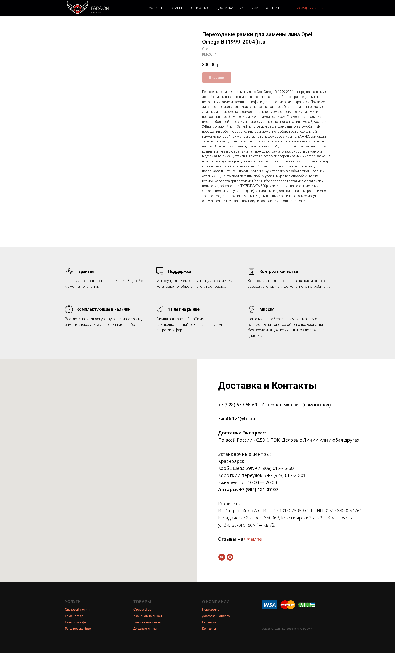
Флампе (253, 539)
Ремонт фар (74, 616)
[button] (309, 8)
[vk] (221, 557)
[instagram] (230, 557)
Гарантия (209, 622)
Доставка (224, 8)
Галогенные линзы (147, 622)
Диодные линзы (145, 628)
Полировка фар (76, 622)
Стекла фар (142, 609)
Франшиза (249, 8)
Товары (175, 8)
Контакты (273, 8)
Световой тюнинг (78, 609)
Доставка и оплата (216, 616)
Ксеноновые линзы (147, 616)
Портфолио (199, 8)
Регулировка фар (78, 628)
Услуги (155, 8)
